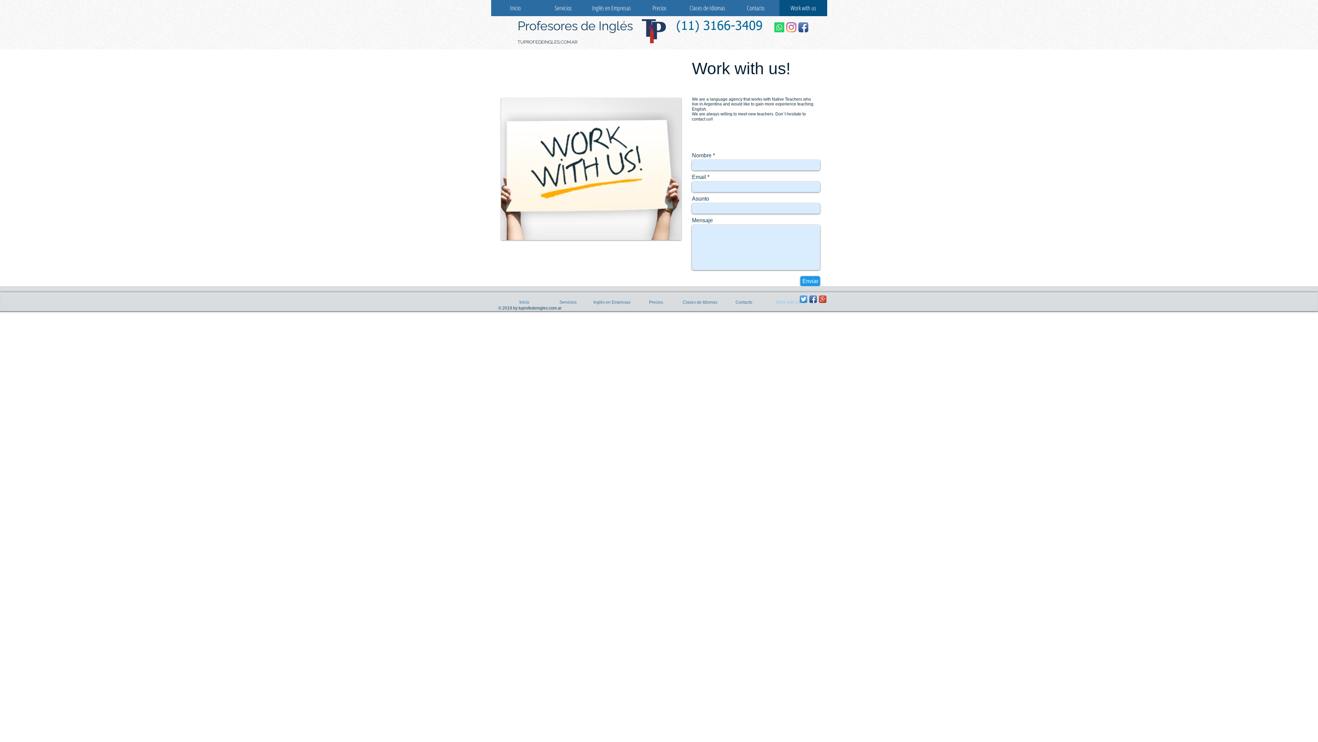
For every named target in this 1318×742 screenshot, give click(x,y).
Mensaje (702, 220)
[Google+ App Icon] (822, 299)
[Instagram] (791, 27)
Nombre (702, 155)
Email (699, 177)
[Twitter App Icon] (803, 299)
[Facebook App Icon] (803, 27)
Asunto (700, 199)
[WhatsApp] (779, 27)
